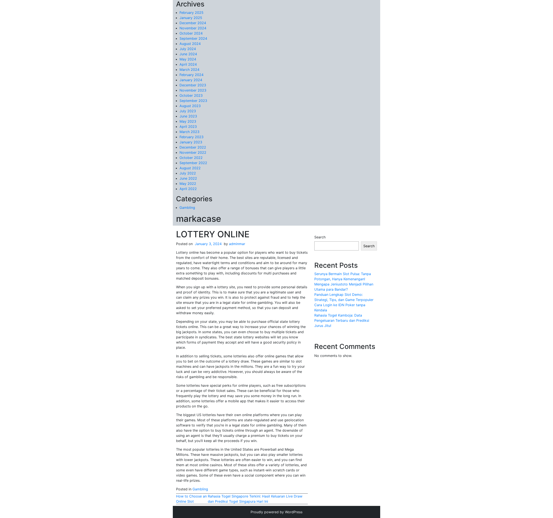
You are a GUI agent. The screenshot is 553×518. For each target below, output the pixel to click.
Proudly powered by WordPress (276, 512)
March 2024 (189, 69)
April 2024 (188, 64)
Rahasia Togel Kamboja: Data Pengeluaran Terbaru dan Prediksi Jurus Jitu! (341, 320)
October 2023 (191, 95)
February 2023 (191, 137)
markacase (198, 218)
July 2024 (188, 49)
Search (320, 237)
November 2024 (193, 28)
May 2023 (188, 121)
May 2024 (188, 59)
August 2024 (190, 43)
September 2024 (193, 38)
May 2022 (188, 183)
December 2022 (193, 147)
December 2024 (193, 23)
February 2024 (191, 75)
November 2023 (193, 90)
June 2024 (188, 54)
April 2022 (188, 189)
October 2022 (191, 157)
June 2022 (188, 178)
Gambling (187, 207)
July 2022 (188, 173)
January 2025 (191, 18)
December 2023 (193, 85)
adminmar (237, 244)
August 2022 (190, 168)
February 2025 (191, 12)
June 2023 (188, 116)
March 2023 (189, 132)
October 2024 (191, 33)
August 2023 (190, 106)
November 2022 (193, 152)
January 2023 (191, 142)
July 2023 (188, 111)
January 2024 (191, 80)
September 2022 (193, 163)
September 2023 (193, 100)
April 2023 (188, 126)
